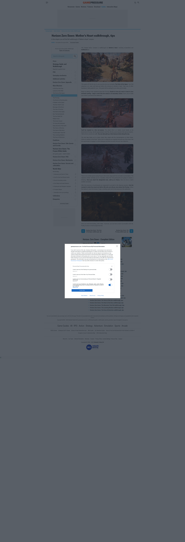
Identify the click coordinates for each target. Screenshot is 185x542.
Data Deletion (84, 295)
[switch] (110, 269)
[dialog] (92, 271)
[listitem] (92, 266)
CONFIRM (82, 290)
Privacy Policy (101, 295)
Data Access (92, 295)
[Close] (117, 246)
